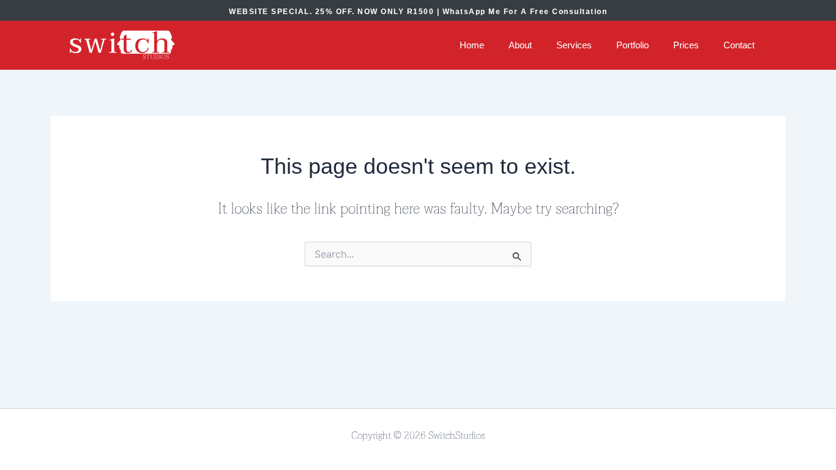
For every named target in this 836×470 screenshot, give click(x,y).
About (520, 45)
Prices (686, 45)
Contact (739, 45)
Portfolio (632, 45)
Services (574, 45)
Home (472, 45)
